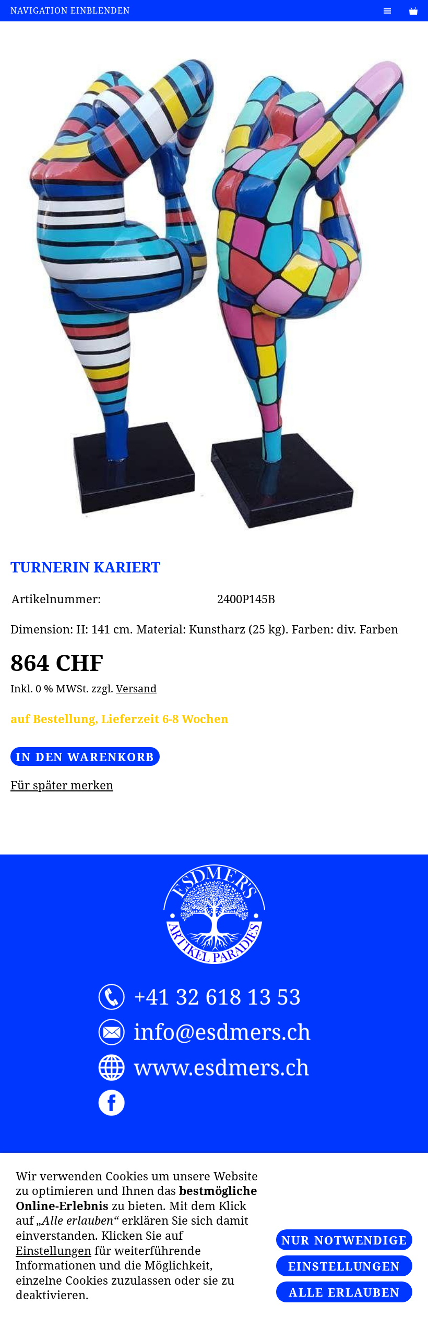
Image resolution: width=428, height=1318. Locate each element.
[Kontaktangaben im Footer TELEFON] (214, 997)
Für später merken (61, 784)
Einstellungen (53, 1250)
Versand (136, 688)
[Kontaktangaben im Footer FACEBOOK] (214, 1103)
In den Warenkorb (85, 756)
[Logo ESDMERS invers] (214, 913)
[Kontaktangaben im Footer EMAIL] (214, 1032)
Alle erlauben (344, 1292)
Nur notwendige (344, 1240)
